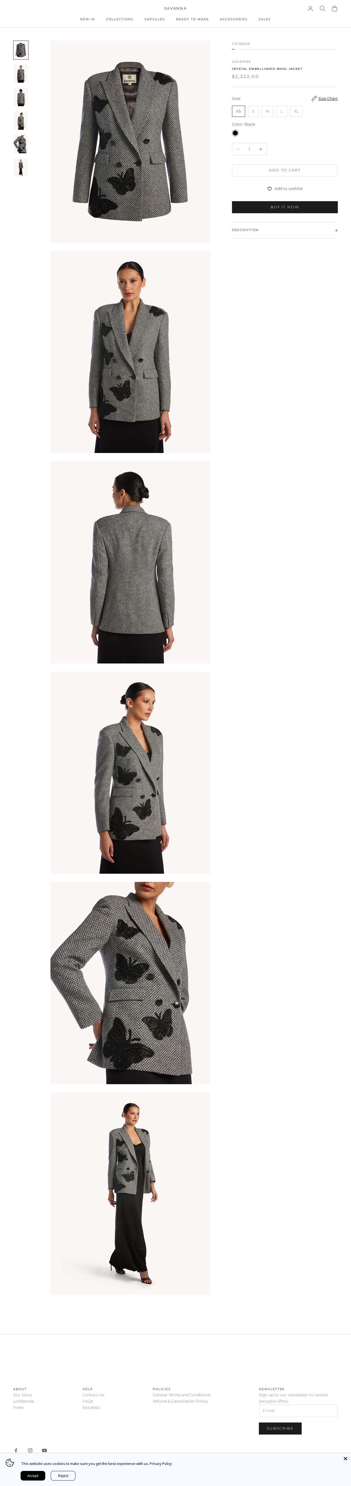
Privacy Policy (161, 1463)
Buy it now (285, 207)
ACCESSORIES (233, 19)
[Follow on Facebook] (16, 1450)
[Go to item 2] (21, 73)
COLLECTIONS (119, 19)
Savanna (241, 62)
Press (18, 1407)
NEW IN (87, 19)
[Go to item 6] (21, 167)
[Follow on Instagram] (30, 1450)
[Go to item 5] (21, 144)
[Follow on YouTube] (44, 1450)
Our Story (22, 1394)
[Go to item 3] (21, 97)
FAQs (88, 1401)
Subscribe (280, 1428)
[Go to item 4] (21, 120)
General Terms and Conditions (181, 1394)
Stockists (91, 1407)
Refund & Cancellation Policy (180, 1401)
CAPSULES (155, 19)
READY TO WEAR (192, 19)
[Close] (345, 1458)
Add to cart (285, 170)
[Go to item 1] (21, 50)
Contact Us (93, 1394)
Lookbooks (23, 1401)
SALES (265, 19)
